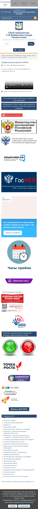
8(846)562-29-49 (20, 10)
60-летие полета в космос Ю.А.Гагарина (16, 476)
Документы (7, 425)
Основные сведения (10, 420)
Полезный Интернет (10, 467)
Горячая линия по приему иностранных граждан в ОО (17, 481)
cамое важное (13, 91)
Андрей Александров (19, 65)
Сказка (33, 3)
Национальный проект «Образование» (15, 452)
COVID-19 (4, 57)
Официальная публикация (11, 454)
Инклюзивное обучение (11, 450)
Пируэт (24, 3)
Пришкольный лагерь (10, 461)
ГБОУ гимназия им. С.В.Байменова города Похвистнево (19, 35)
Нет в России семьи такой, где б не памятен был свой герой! (19, 99)
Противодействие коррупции (12, 459)
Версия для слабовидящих (13, 115)
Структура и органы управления (13, 422)
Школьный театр (9, 474)
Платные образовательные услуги (14, 442)
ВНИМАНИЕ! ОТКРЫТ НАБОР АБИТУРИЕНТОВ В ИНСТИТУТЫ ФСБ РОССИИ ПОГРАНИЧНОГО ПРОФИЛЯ (19, 106)
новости (29, 91)
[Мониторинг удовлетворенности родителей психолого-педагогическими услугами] (19, 357)
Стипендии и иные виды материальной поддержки (19, 439)
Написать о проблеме (13, 233)
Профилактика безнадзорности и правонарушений (19, 470)
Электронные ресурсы (10, 465)
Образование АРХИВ (10, 427)
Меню (20, 50)
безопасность (22, 91)
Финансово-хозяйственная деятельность (16, 444)
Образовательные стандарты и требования (17, 429)
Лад (15, 3)
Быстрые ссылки (7, 18)
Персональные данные (10, 463)
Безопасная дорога (9, 472)
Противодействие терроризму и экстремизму (17, 456)
